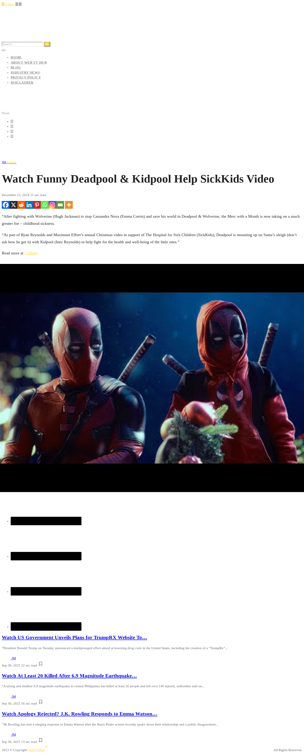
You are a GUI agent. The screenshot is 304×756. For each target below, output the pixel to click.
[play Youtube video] (152, 378)
